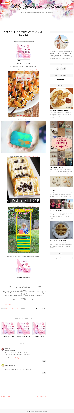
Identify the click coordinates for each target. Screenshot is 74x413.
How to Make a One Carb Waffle (58, 240)
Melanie (7, 348)
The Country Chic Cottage (31, 156)
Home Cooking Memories (31, 70)
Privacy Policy (4, 405)
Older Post (41, 396)
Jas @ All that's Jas (10, 365)
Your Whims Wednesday (11, 312)
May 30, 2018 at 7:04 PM (9, 366)
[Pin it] (44, 309)
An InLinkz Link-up (6, 304)
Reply (44, 361)
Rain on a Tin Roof (29, 206)
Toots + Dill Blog (14, 358)
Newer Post (6, 396)
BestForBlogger (44, 411)
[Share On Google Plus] (42, 309)
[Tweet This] (36, 309)
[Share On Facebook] (39, 309)
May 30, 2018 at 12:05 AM (10, 350)
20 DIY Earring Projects (56, 167)
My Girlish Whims (37, 7)
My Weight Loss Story (55, 210)
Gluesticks (27, 119)
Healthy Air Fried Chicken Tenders (59, 110)
